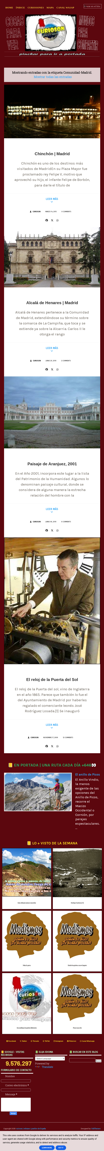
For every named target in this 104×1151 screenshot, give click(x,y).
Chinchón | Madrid (52, 154)
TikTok (47, 1041)
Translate (47, 1066)
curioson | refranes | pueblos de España (31, 1128)
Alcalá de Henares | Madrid (52, 303)
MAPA (50, 7)
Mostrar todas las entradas (53, 77)
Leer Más (52, 199)
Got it (60, 1148)
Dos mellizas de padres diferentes (27, 1028)
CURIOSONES (36, 7)
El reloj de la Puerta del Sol (52, 679)
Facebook (12, 1041)
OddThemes (96, 1128)
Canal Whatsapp (87, 1041)
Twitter (24, 1041)
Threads (35, 1041)
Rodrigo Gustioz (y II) (77, 903)
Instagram (59, 1041)
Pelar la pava (27, 965)
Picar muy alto (77, 1028)
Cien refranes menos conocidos (27, 903)
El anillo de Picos (87, 774)
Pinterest (72, 1041)
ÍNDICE (20, 7)
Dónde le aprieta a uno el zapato (77, 965)
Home (9, 7)
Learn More (47, 1148)
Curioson (36, 212)
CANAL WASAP (65, 7)
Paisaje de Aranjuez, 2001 (52, 464)
